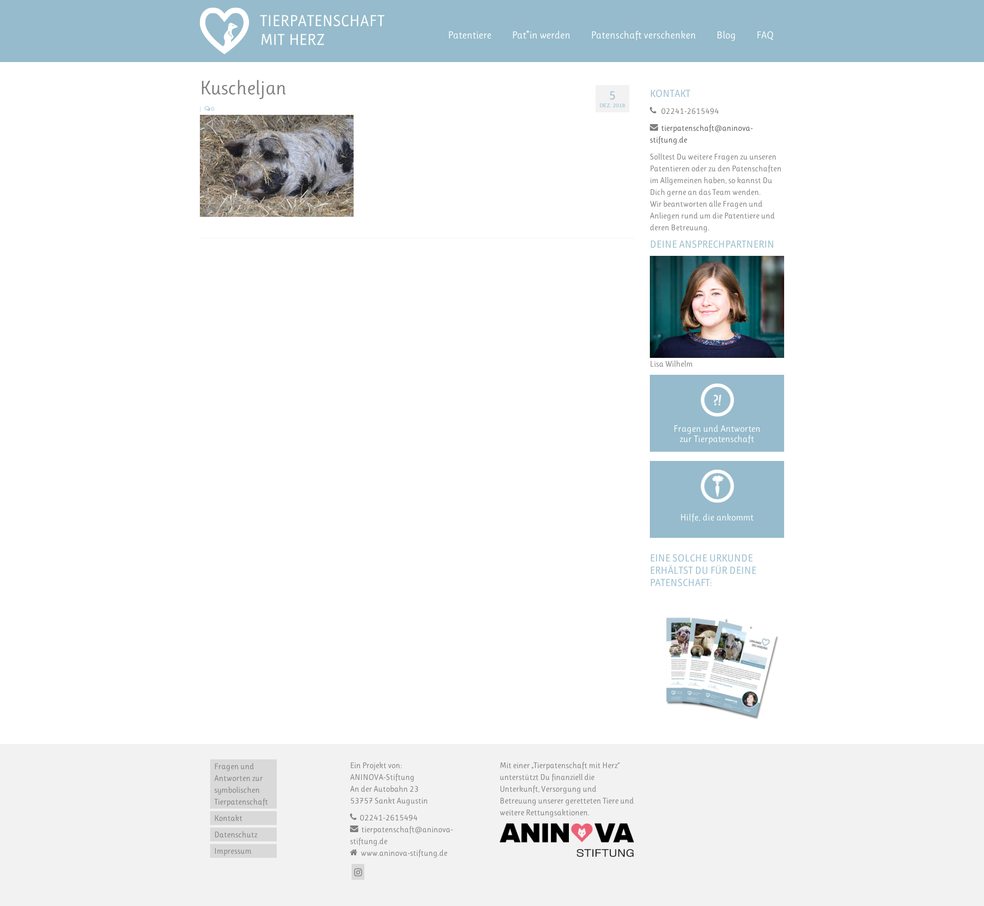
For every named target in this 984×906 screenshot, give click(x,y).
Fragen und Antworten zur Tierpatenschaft (717, 434)
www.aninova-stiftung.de (403, 853)
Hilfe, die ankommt (716, 517)
